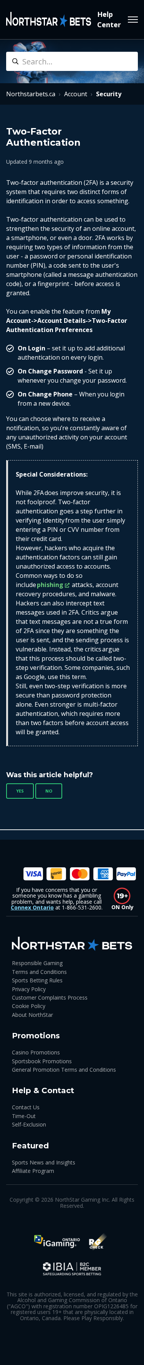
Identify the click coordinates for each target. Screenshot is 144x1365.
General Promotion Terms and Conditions (64, 1069)
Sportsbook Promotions (42, 1061)
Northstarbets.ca (30, 94)
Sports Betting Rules (37, 980)
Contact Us (26, 1107)
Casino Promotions (36, 1052)
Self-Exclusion (29, 1124)
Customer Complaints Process (50, 997)
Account (75, 94)
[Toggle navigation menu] (133, 19)
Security (108, 94)
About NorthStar (32, 1014)
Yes (20, 791)
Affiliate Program (33, 1170)
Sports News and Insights (43, 1162)
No (48, 791)
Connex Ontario (32, 907)
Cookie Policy (28, 1006)
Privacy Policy (29, 989)
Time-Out (24, 1116)
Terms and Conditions (39, 971)
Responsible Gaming (37, 963)
